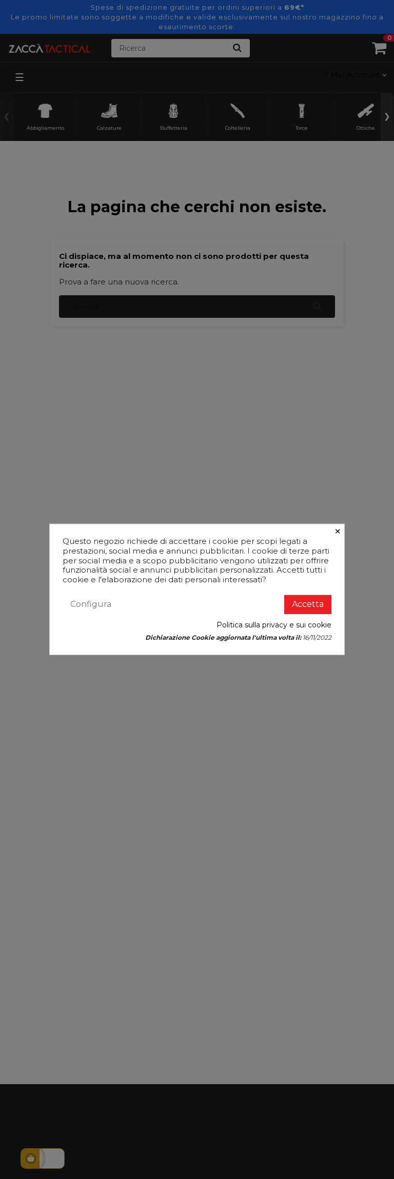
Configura (90, 604)
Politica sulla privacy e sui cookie (273, 624)
